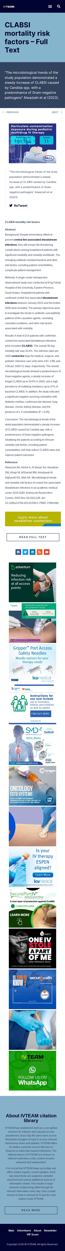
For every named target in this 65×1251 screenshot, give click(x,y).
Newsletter (50, 1230)
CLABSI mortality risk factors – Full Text (27, 37)
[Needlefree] (33, 525)
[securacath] (32, 1008)
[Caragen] (32, 804)
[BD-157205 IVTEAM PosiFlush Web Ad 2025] (32, 1048)
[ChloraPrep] (32, 845)
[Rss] (39, 552)
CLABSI (27, 345)
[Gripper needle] (32, 682)
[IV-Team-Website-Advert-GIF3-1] (32, 642)
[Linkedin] (32, 552)
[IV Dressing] (32, 601)
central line (17, 356)
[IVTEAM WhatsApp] (32, 1089)
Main (11, 1230)
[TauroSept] (32, 723)
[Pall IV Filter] (32, 162)
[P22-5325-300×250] (32, 886)
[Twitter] (25, 552)
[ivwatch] (32, 967)
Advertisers (24, 1230)
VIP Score (32, 1234)
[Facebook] (18, 552)
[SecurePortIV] (32, 926)
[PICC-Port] (32, 764)
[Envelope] (47, 552)
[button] (50, 6)
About (37, 1230)
